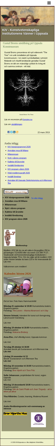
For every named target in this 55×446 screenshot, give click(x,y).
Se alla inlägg (37, 198)
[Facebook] (9, 132)
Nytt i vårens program (17, 158)
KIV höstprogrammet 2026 (19, 147)
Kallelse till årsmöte (16, 162)
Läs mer (7, 323)
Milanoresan (13, 154)
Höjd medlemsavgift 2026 (19, 173)
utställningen (16, 124)
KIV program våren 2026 (18, 169)
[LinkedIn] (14, 132)
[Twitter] (11, 132)
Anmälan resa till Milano (18, 150)
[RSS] (17, 132)
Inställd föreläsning (16, 165)
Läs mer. (7, 261)
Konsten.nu (27, 119)
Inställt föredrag (14, 176)
